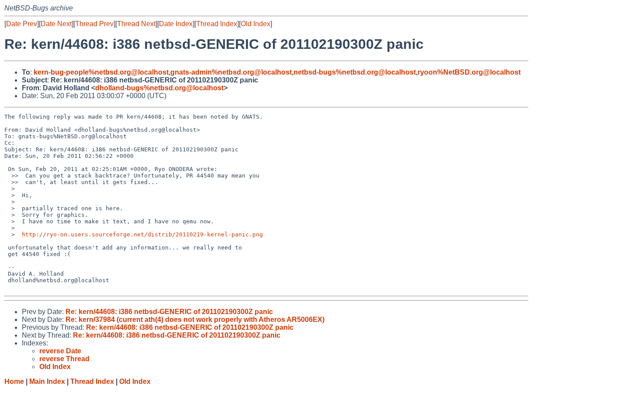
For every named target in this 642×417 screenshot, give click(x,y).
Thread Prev (94, 23)
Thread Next (136, 23)
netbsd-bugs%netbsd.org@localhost (354, 72)
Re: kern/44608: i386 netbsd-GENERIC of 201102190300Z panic (169, 311)
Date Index (176, 23)
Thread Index (216, 23)
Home (14, 381)
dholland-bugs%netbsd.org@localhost (159, 88)
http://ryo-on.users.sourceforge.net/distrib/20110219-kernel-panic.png (142, 234)
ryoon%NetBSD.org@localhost (469, 72)
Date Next (56, 23)
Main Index (47, 381)
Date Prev (21, 23)
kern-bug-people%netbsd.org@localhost (101, 72)
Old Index (255, 23)
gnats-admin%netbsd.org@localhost (231, 72)
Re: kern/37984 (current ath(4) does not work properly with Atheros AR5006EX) (195, 319)
